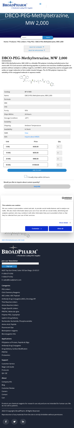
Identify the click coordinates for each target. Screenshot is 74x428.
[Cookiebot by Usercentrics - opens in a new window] (63, 198)
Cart (3, 398)
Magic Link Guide (8, 367)
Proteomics (6, 355)
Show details (63, 223)
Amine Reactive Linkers (10, 305)
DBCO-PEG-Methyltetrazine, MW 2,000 (49, 42)
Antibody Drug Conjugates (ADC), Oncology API (19, 299)
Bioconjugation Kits (9, 334)
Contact (4, 394)
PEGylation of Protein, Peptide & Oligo (15, 342)
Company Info (7, 382)
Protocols (5, 370)
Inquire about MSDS (32, 137)
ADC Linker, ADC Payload (11, 296)
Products (12, 42)
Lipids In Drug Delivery (10, 318)
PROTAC (5, 352)
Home (6, 42)
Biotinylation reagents (10, 331)
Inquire (37, 186)
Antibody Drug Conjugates (11, 345)
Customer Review (8, 388)
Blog (3, 385)
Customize (35, 228)
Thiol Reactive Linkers (9, 302)
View (26, 133)
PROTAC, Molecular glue (10, 311)
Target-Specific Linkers (10, 308)
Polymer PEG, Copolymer (11, 315)
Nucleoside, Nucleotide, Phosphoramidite (17, 321)
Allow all (60, 228)
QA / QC (4, 373)
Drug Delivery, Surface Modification (14, 349)
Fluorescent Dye (7, 327)
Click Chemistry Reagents (11, 292)
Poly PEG (31, 42)
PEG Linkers (21, 42)
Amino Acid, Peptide (9, 324)
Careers (4, 391)
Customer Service (8, 364)
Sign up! (9, 266)
